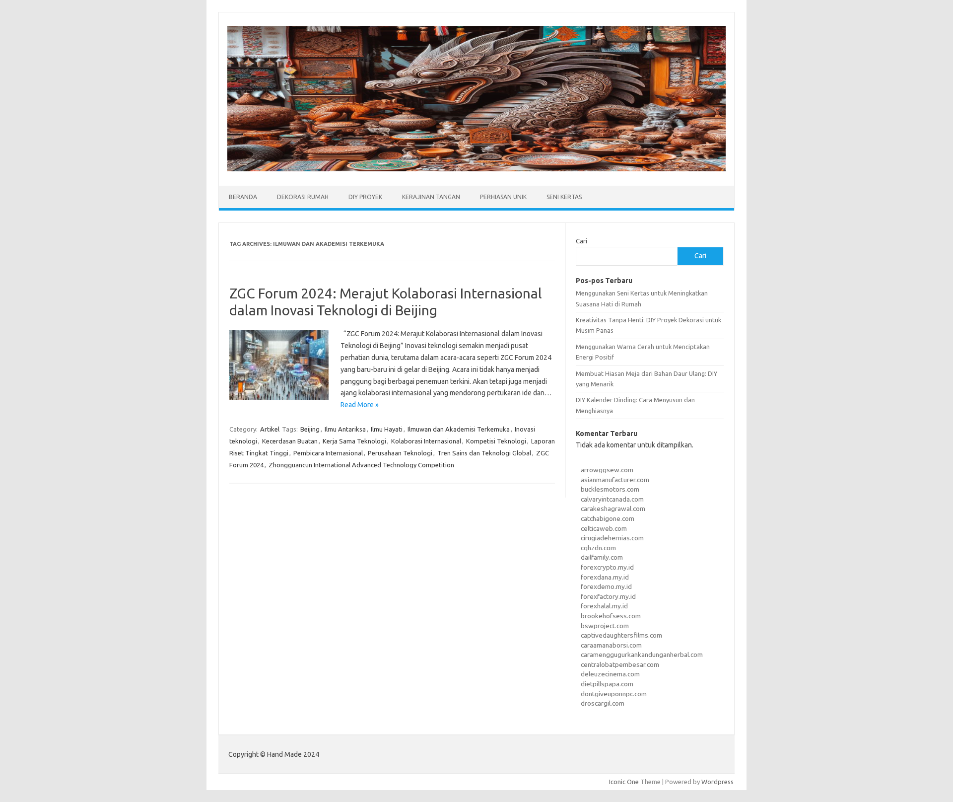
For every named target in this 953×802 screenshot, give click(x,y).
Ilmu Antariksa (345, 429)
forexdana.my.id (605, 577)
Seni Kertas (564, 197)
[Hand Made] (476, 169)
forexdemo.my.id (606, 586)
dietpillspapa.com (607, 684)
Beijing (310, 429)
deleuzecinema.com (610, 674)
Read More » (359, 405)
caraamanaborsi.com (611, 645)
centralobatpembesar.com (620, 664)
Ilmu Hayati (387, 429)
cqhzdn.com (598, 548)
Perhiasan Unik (503, 197)
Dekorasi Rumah (303, 197)
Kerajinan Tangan (431, 197)
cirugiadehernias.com (612, 538)
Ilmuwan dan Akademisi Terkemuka (459, 429)
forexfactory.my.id (608, 596)
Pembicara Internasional (328, 452)
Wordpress (717, 781)
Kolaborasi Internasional (426, 440)
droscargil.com (602, 703)
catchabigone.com (607, 518)
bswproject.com (605, 626)
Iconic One (624, 781)
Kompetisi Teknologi (496, 440)
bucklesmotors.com (610, 489)
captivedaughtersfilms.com (621, 635)
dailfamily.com (602, 557)
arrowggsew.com (607, 470)
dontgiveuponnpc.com (614, 694)
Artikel (269, 429)
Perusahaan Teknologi (400, 452)
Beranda (243, 197)
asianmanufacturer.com (615, 480)
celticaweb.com (604, 528)
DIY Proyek (365, 197)
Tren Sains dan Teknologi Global (484, 452)
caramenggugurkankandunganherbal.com (642, 654)
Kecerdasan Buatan (290, 440)
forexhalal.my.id (604, 606)
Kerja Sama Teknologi (354, 440)
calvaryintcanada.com (612, 499)
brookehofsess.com (611, 616)
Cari (581, 240)
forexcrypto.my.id (607, 567)
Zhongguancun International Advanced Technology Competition (361, 464)
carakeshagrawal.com (613, 508)
